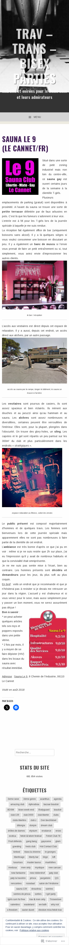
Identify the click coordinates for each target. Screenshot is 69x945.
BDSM (11, 809)
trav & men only (37, 899)
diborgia (21, 825)
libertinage (19, 857)
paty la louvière (18, 878)
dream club (46, 825)
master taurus (34, 862)
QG (57, 878)
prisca (33, 878)
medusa (12, 867)
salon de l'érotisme (48, 883)
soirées (49, 889)
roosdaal (30, 883)
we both (43, 904)
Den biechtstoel (48, 820)
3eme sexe (13, 799)
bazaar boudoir (51, 804)
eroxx (58, 830)
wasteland (29, 904)
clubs (56, 815)
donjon (32, 825)
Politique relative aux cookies (34, 930)
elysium (33, 830)
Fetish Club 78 (53, 836)
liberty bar (33, 857)
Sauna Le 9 (20, 676)
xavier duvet (28, 910)
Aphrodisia (34, 804)
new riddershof (37, 873)
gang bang (31, 841)
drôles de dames (16, 830)
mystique (39, 867)
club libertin (43, 815)
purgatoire (45, 878)
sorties (38, 894)
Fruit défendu (15, 841)
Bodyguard (43, 809)
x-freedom (12, 910)
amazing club (17, 804)
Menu (37, 117)
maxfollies (50, 862)
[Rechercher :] (34, 752)
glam (58, 841)
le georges (50, 852)
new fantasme (18, 873)
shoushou (36, 889)
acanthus (44, 799)
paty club (53, 873)
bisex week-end (26, 809)
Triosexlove (55, 899)
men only (26, 867)
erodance (46, 830)
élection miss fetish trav (50, 910)
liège (45, 857)
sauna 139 (21, 889)
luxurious (18, 862)
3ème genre (29, 799)
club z (33, 820)
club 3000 (28, 815)
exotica (12, 836)
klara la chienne (32, 852)
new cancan (55, 867)
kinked (16, 852)
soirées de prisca (21, 894)
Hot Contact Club (48, 846)
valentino (15, 904)
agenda (57, 799)
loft (53, 857)
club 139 (15, 815)
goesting (17, 846)
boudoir (57, 809)
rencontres (16, 883)
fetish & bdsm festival (31, 836)
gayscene (46, 841)
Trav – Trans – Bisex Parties (34, 55)
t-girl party (51, 894)
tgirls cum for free (16, 899)
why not (55, 904)
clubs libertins (19, 820)
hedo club (30, 846)
